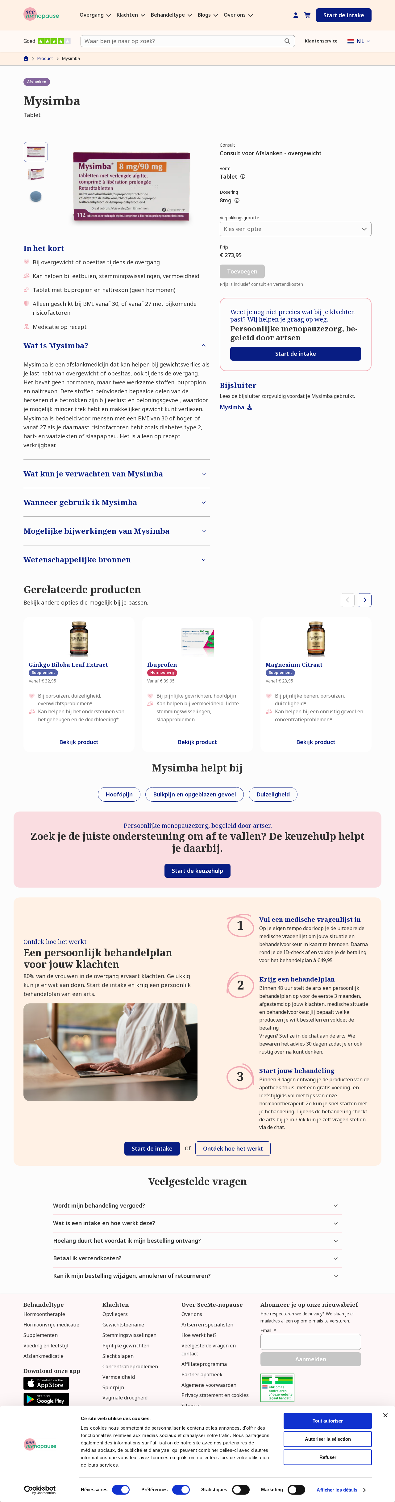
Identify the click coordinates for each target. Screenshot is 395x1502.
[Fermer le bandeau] (385, 1415)
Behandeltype (168, 15)
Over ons (235, 15)
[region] (197, 684)
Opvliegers (115, 1314)
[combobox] (188, 41)
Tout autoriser (328, 1420)
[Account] (295, 15)
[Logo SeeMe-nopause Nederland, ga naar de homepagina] (41, 15)
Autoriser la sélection (328, 1439)
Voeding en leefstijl (46, 1345)
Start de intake (343, 15)
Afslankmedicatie (43, 1356)
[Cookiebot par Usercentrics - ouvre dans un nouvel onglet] (40, 1490)
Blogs (205, 15)
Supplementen (40, 1335)
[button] (359, 41)
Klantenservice (321, 41)
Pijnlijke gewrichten (125, 1345)
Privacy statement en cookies (215, 1395)
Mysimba (233, 407)
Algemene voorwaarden (208, 1385)
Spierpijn (113, 1387)
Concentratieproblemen (130, 1366)
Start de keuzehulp (197, 870)
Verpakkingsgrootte (239, 218)
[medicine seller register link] (277, 1399)
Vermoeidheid (118, 1377)
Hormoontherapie (44, 1314)
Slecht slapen (118, 1356)
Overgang (92, 15)
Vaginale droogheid (125, 1397)
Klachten (128, 15)
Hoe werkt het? (199, 1335)
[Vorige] (348, 600)
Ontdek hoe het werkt (233, 1148)
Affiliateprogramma (204, 1364)
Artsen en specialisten (207, 1324)
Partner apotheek (201, 1374)
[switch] (181, 1490)
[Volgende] (365, 600)
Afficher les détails (337, 1489)
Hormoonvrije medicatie (51, 1324)
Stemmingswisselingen (129, 1335)
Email (268, 1330)
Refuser (327, 1457)
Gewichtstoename (123, 1324)
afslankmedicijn (87, 364)
